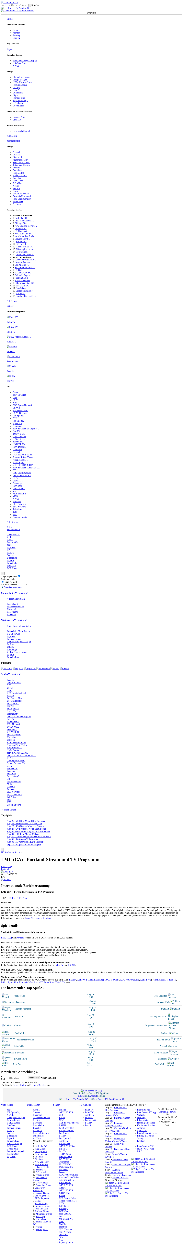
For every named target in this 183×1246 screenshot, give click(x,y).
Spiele (10, 19)
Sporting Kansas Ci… (26, 296)
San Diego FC (22, 285)
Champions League (22, 77)
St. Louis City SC (23, 272)
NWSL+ (17, 499)
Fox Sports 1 (18, 415)
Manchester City (20, 160)
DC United (21, 244)
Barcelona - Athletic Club (115, 1113)
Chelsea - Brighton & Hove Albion (118, 1129)
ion (14, 491)
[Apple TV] (30, 668)
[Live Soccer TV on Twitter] (118, 1190)
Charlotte (39, 1156)
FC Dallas (19, 270)
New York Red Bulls (24, 236)
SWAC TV (60, 982)
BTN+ (16, 470)
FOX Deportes (19, 447)
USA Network (19, 436)
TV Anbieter (85, 1105)
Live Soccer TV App (146, 1112)
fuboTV (16, 431)
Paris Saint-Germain (22, 199)
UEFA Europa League (17, 652)
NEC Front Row (46, 982)
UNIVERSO (19, 444)
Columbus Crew (43, 1185)
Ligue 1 (16, 95)
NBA (139, 1148)
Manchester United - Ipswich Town (116, 1139)
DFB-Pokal (18, 103)
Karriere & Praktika (146, 1125)
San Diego (40, 1216)
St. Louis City (41, 1203)
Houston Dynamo (23, 262)
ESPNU (81, 979)
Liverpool (17, 157)
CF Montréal (21, 252)
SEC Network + (20, 506)
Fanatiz (16, 392)
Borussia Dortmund (22, 196)
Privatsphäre (142, 1120)
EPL (9, 550)
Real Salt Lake (21, 278)
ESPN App (21, 898)
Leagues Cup (19, 117)
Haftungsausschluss (146, 1122)
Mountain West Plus (28, 982)
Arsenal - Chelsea (120, 1177)
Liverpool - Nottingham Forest (114, 1124)
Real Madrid (18, 173)
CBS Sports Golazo (22, 473)
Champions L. (13, 534)
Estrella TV (18, 480)
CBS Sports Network (22, 405)
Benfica (16, 188)
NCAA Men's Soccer (11, 852)
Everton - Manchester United (114, 1171)
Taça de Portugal (20, 100)
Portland (5, 869)
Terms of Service (38, 1085)
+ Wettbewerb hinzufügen (19, 626)
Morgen (16, 32)
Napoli (16, 186)
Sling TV (89, 1109)
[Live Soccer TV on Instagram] (118, 1196)
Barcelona (17, 170)
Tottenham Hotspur (21, 165)
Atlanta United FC (24, 246)
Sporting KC (42, 1229)
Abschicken (34, 1078)
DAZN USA (19, 439)
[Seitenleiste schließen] (2, 849)
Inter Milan (18, 180)
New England (41, 1154)
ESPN (16, 400)
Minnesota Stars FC (25, 283)
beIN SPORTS (19, 395)
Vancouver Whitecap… (25, 259)
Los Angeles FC (22, 265)
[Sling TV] (18, 668)
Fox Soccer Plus (20, 410)
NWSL (16, 66)
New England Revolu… (26, 226)
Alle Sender (12, 522)
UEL (9, 537)
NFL (146, 1148)
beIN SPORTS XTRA (23, 465)
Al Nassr (17, 204)
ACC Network (112, 979)
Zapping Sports (20, 517)
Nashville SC (21, 218)
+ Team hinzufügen (16, 599)
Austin (39, 1227)
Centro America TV (22, 475)
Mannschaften (13, 141)
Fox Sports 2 (18, 421)
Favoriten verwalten (12, 587)
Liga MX (17, 119)
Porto (15, 191)
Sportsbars (142, 1130)
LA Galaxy (21, 288)
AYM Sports (18, 462)
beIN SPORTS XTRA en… (66, 1191)
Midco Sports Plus (9, 982)
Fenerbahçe (18, 201)
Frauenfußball (13, 529)
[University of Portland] (6, 879)
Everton (16, 167)
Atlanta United (42, 1175)
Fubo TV (59, 965)
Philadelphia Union (24, 249)
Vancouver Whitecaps (39, 1189)
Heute (15, 30)
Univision (17, 449)
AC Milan (17, 183)
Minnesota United (44, 1214)
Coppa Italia (18, 105)
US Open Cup (19, 63)
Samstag (16, 35)
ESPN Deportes (20, 413)
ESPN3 (89, 979)
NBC (15, 402)
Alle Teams (12, 301)
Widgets (141, 1115)
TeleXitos (17, 509)
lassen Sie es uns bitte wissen (38, 918)
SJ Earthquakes (42, 1198)
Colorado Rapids (22, 275)
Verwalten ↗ (21, 593)
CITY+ (16, 478)
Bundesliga (18, 92)
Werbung (141, 1117)
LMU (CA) (6, 866)
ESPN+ (16, 418)
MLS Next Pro (19, 493)
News (9, 527)
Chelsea (16, 154)
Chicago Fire (20, 223)
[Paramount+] (43, 668)
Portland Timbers (22, 280)
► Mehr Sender (8, 809)
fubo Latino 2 (19, 488)
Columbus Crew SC (25, 254)
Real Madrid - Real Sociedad (116, 1108)
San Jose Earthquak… (25, 267)
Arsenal (16, 152)
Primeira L (12, 563)
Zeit (15, 582)
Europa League (20, 79)
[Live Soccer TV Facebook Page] (118, 1185)
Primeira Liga (19, 98)
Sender (10, 306)
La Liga (16, 87)
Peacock (16, 452)
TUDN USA (19, 434)
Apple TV (17, 423)
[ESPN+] (64, 668)
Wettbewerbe (7, 620)
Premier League (20, 85)
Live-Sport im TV (145, 1146)
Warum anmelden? (48, 1078)
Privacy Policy (19, 1085)
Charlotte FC (20, 228)
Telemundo (18, 441)
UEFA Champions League (19, 641)
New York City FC (23, 233)
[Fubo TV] (6, 668)
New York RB (41, 1164)
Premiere (17, 501)
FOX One (17, 486)
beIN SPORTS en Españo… (26, 428)
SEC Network (19, 504)
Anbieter (141, 1128)
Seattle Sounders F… (25, 291)
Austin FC (20, 293)
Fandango (17, 483)
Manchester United (21, 162)
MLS (9, 545)
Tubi (15, 512)
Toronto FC (21, 241)
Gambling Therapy (167, 1112)
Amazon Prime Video (23, 457)
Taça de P (11, 565)
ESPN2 (16, 408)
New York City (42, 1162)
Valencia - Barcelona (121, 1175)
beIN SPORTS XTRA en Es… (21, 755)
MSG (15, 496)
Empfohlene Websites (147, 1133)
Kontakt (141, 1141)
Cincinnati (39, 1159)
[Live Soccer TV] (9, 2)
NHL (152, 1148)
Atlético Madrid (20, 175)
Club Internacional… (24, 220)
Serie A (16, 90)
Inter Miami (40, 1149)
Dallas (38, 1201)
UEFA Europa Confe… (23, 82)
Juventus (17, 178)
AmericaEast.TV (20, 460)
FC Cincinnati (21, 231)
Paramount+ (18, 426)
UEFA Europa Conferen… (13, 1124)
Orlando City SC (22, 239)
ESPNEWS (145, 979)
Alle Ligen (12, 136)
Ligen (9, 49)
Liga (6, 582)
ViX (15, 514)
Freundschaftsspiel (21, 131)
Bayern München (21, 193)
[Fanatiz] (54, 668)
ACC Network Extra (22, 454)
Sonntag (16, 38)
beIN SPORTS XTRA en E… (27, 467)
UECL (10, 539)
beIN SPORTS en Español (19, 716)
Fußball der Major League (25, 60)
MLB (139, 1151)
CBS (15, 397)
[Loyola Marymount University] (7, 871)
